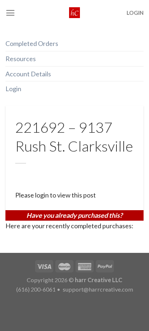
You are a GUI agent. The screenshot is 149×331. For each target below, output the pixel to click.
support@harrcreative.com (97, 289)
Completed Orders (31, 43)
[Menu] (10, 12)
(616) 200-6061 (36, 289)
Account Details (28, 74)
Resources (20, 59)
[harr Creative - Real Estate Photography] (74, 12)
